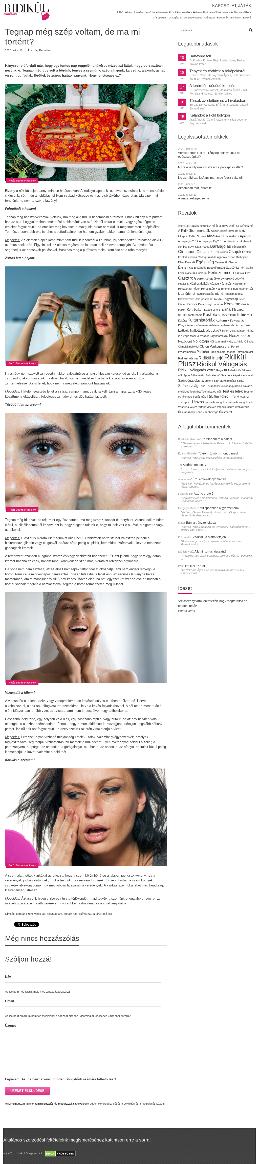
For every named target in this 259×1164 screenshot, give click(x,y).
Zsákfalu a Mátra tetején (209, 537)
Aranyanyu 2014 (188, 241)
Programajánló (187, 351)
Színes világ (188, 385)
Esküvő (247, 17)
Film (247, 273)
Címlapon (187, 251)
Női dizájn (201, 341)
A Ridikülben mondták (194, 231)
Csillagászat (205, 257)
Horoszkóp (208, 288)
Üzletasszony (186, 412)
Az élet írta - (237, 12)
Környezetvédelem (207, 325)
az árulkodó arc (102, 913)
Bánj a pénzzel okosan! (202, 522)
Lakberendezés (229, 325)
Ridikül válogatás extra (196, 370)
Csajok (235, 251)
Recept (230, 351)
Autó (246, 241)
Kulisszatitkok (227, 314)
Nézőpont (185, 341)
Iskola (239, 293)
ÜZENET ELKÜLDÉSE (27, 1091)
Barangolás (220, 246)
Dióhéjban (242, 257)
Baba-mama (202, 246)
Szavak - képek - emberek (237, 375)
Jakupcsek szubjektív (208, 299)
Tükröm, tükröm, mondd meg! (218, 453)
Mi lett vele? (229, 330)
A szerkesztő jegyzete (224, 230)
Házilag (214, 283)
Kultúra (182, 320)
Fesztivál (238, 273)
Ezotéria (232, 267)
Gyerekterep (223, 278)
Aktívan (201, 236)
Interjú (218, 293)
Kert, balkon (195, 309)
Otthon (204, 346)
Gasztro (185, 278)
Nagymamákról (218, 335)
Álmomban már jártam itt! (195, 188)
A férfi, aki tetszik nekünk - (131, 12)
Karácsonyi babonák (210, 304)
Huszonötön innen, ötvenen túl (234, 288)
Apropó (245, 236)
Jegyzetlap (230, 299)
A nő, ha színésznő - (157, 12)
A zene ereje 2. (204, 493)
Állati (210, 236)
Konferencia (194, 314)
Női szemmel (218, 341)
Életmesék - (223, 17)
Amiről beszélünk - (220, 12)
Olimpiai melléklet (188, 346)
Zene (199, 412)
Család (246, 252)
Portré (235, 346)
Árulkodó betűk (233, 241)
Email (9, 1001)
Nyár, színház (235, 341)
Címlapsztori (207, 251)
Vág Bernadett (42, 50)
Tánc (202, 385)
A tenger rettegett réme (193, 198)
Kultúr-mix (244, 315)
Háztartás (226, 283)
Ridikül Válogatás (222, 364)
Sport (186, 375)
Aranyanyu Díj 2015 (211, 241)
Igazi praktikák (205, 293)
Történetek (239, 396)
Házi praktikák (199, 283)
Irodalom (229, 293)
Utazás (198, 402)
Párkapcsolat (220, 346)
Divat (181, 262)
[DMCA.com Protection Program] (60, 1153)
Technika (195, 391)
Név (8, 977)
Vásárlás (183, 406)
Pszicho (203, 352)
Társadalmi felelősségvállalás (224, 385)
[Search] (251, 30)
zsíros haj (85, 913)
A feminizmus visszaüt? (210, 551)
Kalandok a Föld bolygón (209, 115)
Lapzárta (245, 325)
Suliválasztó (213, 375)
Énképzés (200, 267)
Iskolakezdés (186, 299)
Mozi (193, 335)
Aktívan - (197, 12)
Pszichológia (217, 351)
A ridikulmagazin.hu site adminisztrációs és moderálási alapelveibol (46, 1103)
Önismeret (225, 412)
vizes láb (39, 913)
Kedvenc (232, 304)
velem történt (198, 406)
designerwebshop (224, 257)
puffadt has (70, 913)
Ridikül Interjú (211, 358)
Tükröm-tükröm (219, 396)
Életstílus (185, 267)
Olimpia (248, 341)
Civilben (223, 252)
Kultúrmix (222, 320)
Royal (219, 370)
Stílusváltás (198, 375)
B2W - (247, 12)
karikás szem (24, 913)
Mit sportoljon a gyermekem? (220, 508)
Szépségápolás (189, 380)
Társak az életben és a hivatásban (217, 101)
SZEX (240, 380)
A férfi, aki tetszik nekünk (193, 225)
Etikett (221, 267)
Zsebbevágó (210, 412)
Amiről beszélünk (227, 236)
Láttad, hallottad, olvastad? (199, 330)
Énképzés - (236, 17)
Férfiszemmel (220, 272)
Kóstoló (210, 314)
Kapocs (192, 304)
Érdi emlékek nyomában (209, 479)
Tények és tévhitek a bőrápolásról (217, 71)
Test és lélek (232, 391)
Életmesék (221, 262)
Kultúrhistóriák (201, 320)
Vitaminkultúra (225, 406)
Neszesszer (239, 335)
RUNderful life (232, 370)
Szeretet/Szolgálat (225, 380)
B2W (191, 246)
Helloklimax (239, 283)
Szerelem (207, 380)
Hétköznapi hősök (189, 288)
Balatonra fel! (200, 56)
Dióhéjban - (210, 17)
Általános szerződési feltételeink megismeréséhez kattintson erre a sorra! (77, 1140)
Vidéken (211, 406)
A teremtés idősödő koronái (211, 86)
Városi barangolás (216, 402)
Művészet (203, 335)
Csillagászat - (176, 17)
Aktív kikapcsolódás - (180, 12)
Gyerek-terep (203, 278)
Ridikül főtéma (188, 358)
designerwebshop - (194, 17)
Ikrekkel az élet (194, 566)
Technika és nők (211, 391)
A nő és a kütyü (218, 225)
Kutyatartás (237, 320)
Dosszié (190, 262)
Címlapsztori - (160, 17)
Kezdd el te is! (212, 309)
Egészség (205, 262)
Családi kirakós (187, 257)
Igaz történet (186, 293)
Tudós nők (199, 396)
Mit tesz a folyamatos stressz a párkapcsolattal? (210, 167)
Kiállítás (226, 309)
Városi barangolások (240, 402)
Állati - (206, 12)
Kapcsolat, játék (231, 6)
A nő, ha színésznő (241, 225)
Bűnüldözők (239, 246)
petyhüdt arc (54, 913)
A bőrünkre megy (194, 465)
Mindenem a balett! (219, 439)
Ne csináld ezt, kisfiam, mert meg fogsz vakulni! (210, 177)
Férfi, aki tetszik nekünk (192, 273)
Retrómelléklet (244, 351)
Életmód (233, 262)
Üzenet (10, 1026)
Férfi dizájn (246, 267)
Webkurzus (242, 406)
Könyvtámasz (186, 325)
